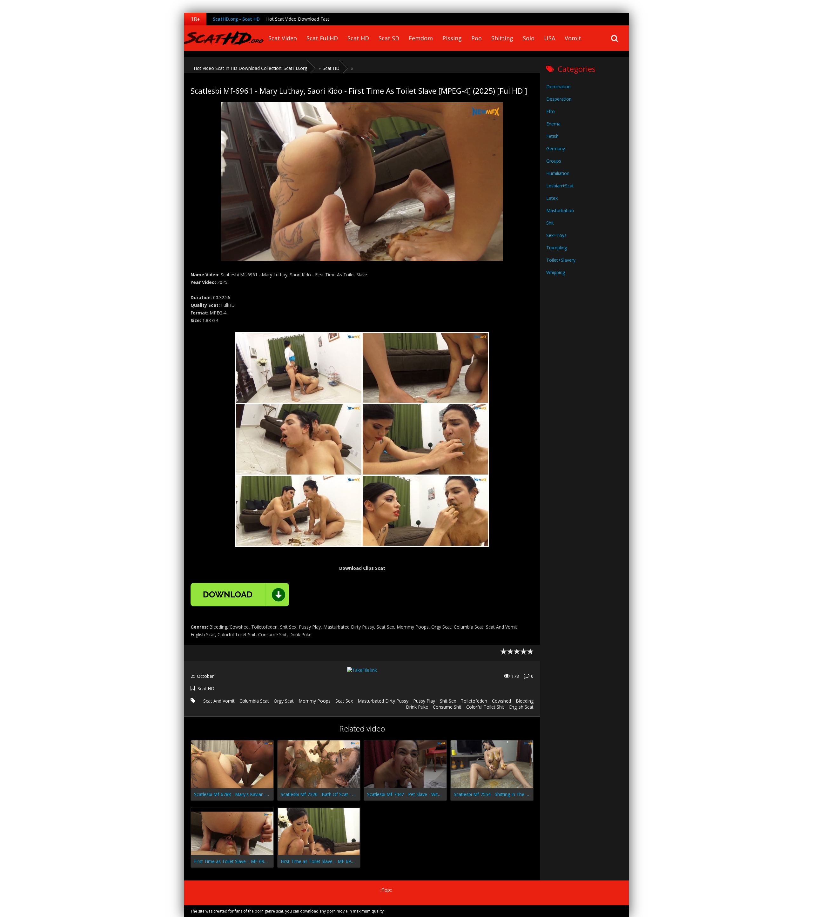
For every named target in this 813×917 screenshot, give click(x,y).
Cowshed (501, 701)
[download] (240, 594)
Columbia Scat (254, 701)
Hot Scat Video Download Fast (297, 19)
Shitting (502, 38)
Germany (555, 148)
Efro (550, 111)
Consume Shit (447, 707)
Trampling (556, 248)
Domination (558, 87)
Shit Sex (448, 701)
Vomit (573, 38)
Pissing (452, 38)
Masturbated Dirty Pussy (383, 701)
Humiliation (557, 173)
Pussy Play (424, 701)
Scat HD (358, 38)
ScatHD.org (224, 38)
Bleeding (525, 701)
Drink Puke (417, 707)
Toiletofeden (474, 701)
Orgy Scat (284, 701)
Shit (550, 223)
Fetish (552, 136)
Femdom (421, 38)
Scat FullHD (322, 38)
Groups (553, 161)
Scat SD (389, 38)
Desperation (559, 99)
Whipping (555, 272)
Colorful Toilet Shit (485, 707)
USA (549, 38)
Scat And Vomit (219, 701)
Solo (528, 38)
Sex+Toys (556, 235)
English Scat (521, 707)
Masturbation (560, 210)
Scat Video (282, 38)
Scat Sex (344, 701)
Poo (476, 38)
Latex (552, 198)
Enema (553, 124)
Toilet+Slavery (560, 260)
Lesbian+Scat (560, 186)
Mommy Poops (315, 701)
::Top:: (386, 890)
